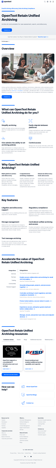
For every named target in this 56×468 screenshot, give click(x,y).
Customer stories (42, 422)
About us (4, 432)
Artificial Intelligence (24, 422)
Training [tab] (14, 280)
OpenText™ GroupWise (17, 90)
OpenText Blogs (31, 395)
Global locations (41, 432)
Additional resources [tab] (36, 339)
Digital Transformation (25, 427)
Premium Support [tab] (11, 287)
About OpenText (31, 386)
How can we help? (42, 431)
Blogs (21, 442)
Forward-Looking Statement (39, 453)
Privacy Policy (13, 453)
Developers (4, 422)
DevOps (21, 429)
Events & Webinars (24, 436)
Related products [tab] (49, 339)
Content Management (25, 425)
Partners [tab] (13, 277)
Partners (3, 425)
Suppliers (4, 427)
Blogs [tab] (25, 339)
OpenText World (23, 438)
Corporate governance (7, 438)
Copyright (16, 459)
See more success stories (11, 374)
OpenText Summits (24, 440)
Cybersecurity (23, 423)
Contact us (7, 30)
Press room (22, 434)
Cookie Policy (28, 453)
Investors (4, 423)
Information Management (25, 420)
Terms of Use (21, 453)
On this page (5, 41)
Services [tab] (13, 273)
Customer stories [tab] (8, 339)
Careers (3, 420)
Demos (39, 425)
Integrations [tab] (12, 270)
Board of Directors (6, 436)
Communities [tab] (12, 283)
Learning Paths (41, 423)
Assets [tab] (19, 339)
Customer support (42, 434)
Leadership (4, 434)
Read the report (42, 37)
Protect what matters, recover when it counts (34, 301)
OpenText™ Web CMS (31, 462)
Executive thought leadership (44, 420)
